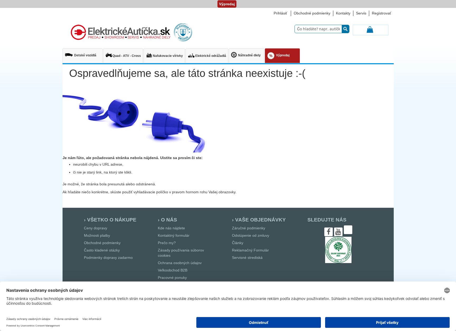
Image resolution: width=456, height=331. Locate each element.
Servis (361, 13)
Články (237, 243)
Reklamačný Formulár (250, 250)
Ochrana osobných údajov (180, 263)
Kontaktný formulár (173, 235)
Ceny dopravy (95, 228)
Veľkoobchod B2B (172, 270)
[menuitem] (82, 53)
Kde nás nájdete (171, 228)
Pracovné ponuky (172, 277)
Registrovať (381, 13)
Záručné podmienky (248, 228)
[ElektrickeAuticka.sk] (130, 32)
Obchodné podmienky (312, 13)
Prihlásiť (280, 13)
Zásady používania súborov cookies (181, 253)
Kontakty (343, 13)
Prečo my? (167, 243)
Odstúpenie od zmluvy (250, 235)
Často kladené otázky (102, 250)
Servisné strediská (247, 257)
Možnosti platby (97, 235)
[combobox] (321, 29)
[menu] (228, 56)
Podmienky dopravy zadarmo (108, 257)
